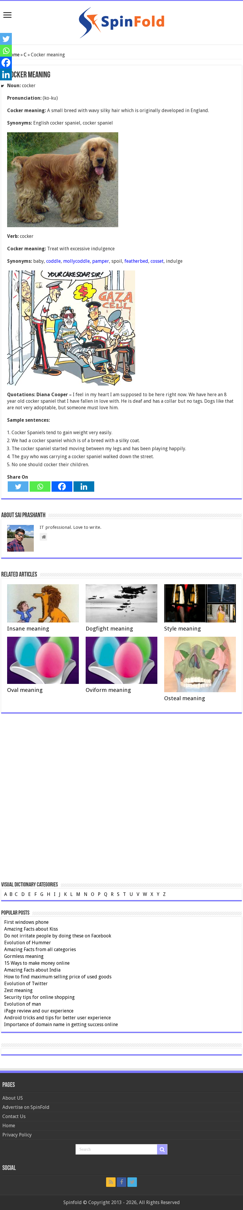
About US (12, 1098)
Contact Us (13, 1116)
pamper (100, 261)
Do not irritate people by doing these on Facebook (57, 936)
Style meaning (182, 628)
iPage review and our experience (38, 1011)
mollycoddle (76, 261)
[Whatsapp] (40, 486)
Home (8, 1125)
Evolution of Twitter (26, 983)
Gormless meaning (24, 956)
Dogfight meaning (109, 628)
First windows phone (26, 922)
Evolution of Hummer (27, 942)
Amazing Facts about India (32, 970)
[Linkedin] (83, 486)
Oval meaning (25, 690)
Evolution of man (22, 1004)
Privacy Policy (17, 1135)
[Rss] (111, 1182)
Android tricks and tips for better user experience (57, 1017)
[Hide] (2, 86)
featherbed (136, 261)
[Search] (162, 1149)
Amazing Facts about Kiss (31, 929)
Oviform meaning (108, 690)
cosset (157, 261)
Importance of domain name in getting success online (61, 1024)
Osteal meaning (184, 698)
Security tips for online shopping (39, 997)
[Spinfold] (121, 22)
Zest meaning (18, 990)
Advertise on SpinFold (25, 1107)
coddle (53, 261)
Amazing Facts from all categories (40, 949)
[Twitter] (18, 486)
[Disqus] (121, 805)
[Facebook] (62, 486)
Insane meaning (28, 628)
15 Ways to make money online (37, 963)
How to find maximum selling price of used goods (57, 977)
